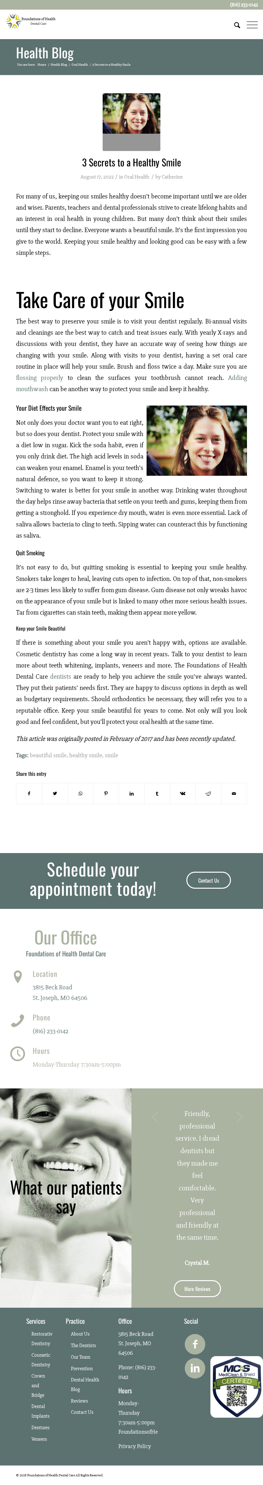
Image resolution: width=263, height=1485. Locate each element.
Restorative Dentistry (42, 1339)
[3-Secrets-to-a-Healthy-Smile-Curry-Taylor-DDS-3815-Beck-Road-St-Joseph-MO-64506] (131, 122)
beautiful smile (48, 755)
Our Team (80, 1357)
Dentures (40, 1427)
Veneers (39, 1439)
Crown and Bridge (38, 1385)
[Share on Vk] (183, 793)
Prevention (82, 1368)
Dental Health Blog (85, 1385)
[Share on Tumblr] (157, 793)
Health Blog (45, 52)
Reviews (79, 1401)
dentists (60, 677)
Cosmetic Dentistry (40, 1360)
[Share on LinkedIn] (131, 793)
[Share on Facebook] (29, 793)
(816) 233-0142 (50, 1031)
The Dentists (83, 1345)
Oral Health (136, 176)
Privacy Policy (134, 1446)
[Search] (234, 24)
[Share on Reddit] (208, 793)
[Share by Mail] (234, 793)
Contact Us (82, 1412)
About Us (80, 1334)
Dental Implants (40, 1411)
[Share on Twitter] (55, 793)
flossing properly (39, 378)
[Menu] (249, 24)
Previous (155, 1117)
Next (239, 1117)
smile (111, 755)
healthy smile (85, 755)
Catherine (172, 176)
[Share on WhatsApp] (80, 793)
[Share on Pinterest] (106, 793)
